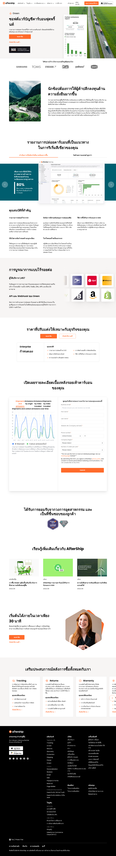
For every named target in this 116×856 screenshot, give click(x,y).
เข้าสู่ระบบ (71, 3)
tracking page (65, 456)
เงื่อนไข (24, 846)
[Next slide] (112, 698)
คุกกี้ (43, 846)
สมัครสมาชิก (77, 3)
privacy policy (96, 459)
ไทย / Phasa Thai (17, 840)
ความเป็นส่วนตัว (14, 846)
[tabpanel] (58, 206)
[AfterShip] (9, 3)
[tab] (33, 155)
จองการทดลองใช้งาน (91, 3)
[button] (5, 185)
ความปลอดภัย (34, 846)
